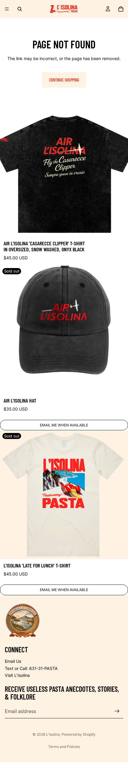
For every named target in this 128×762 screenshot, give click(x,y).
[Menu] (7, 9)
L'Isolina (53, 734)
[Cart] (120, 9)
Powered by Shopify (79, 734)
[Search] (19, 9)
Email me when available (64, 425)
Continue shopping (64, 79)
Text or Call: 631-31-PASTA (31, 668)
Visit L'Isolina (17, 675)
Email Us (13, 661)
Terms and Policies (64, 746)
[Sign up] (117, 711)
